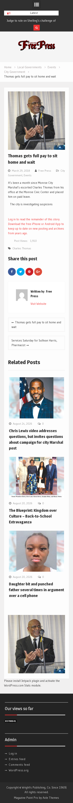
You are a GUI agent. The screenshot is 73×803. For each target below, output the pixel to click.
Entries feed (17, 759)
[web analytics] (11, 721)
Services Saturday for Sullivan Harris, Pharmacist (34, 343)
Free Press (44, 170)
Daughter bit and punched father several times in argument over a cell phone (36, 590)
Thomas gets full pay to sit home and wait (36, 324)
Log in (13, 753)
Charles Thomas (21, 248)
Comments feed (19, 764)
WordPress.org (19, 770)
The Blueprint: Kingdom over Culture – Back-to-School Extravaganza (33, 516)
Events (28, 175)
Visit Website (38, 304)
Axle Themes (51, 798)
